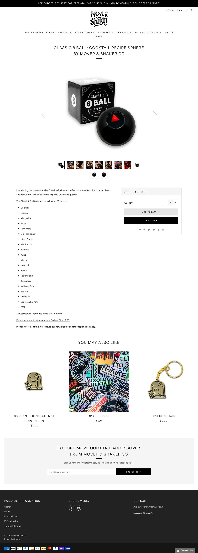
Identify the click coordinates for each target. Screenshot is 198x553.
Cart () (182, 10)
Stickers (122, 32)
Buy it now (151, 221)
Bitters (140, 32)
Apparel (63, 32)
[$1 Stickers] (99, 381)
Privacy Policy (11, 516)
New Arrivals (34, 32)
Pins (49, 32)
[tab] (61, 165)
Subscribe (132, 472)
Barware (104, 32)
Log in (170, 10)
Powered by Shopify (12, 539)
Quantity (128, 202)
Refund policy (11, 521)
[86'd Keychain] (163, 381)
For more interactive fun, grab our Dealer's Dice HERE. (43, 320)
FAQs (7, 511)
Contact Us (186, 550)
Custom (153, 32)
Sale (99, 36)
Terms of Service (12, 526)
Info (167, 32)
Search (7, 506)
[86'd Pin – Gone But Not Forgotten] (34, 381)
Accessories (83, 32)
